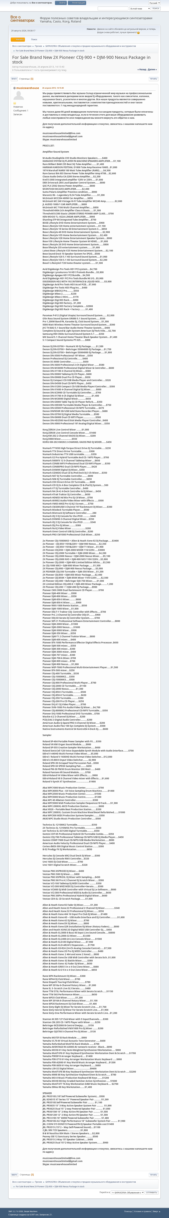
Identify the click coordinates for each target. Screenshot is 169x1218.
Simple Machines (30, 1211)
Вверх (14, 1175)
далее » (152, 69)
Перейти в (105, 1192)
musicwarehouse (27, 88)
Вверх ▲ (157, 1211)
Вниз (14, 79)
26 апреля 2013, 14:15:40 (53, 88)
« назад (141, 69)
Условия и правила (142, 1211)
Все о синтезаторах (22, 18)
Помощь (128, 1211)
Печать (153, 79)
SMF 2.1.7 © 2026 (15, 1211)
